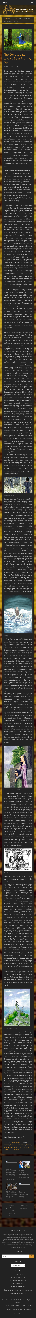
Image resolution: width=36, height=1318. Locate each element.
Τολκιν (6, 1149)
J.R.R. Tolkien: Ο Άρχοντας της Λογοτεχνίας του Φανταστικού (11, 1174)
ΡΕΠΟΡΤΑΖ (17, 1274)
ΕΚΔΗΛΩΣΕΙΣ (17, 1287)
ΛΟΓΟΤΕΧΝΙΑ (17, 1277)
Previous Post (12, 1210)
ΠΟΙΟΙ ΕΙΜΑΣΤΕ (18, 1310)
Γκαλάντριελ (21, 1145)
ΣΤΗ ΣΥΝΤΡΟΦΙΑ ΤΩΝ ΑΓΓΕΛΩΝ (17, 1290)
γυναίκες (6, 1145)
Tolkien (26, 1147)
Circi (18, 66)
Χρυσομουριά (14, 1147)
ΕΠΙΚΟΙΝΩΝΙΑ (28, 1310)
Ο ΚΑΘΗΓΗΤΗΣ (26, 1306)
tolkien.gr (6, 2)
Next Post (24, 1206)
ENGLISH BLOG (17, 1293)
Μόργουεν (13, 1145)
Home (6, 19)
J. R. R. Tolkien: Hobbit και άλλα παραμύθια (11, 1194)
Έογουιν (28, 1145)
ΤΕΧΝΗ (17, 1284)
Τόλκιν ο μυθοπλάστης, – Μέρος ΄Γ (24, 1194)
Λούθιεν (6, 1147)
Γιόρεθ (21, 1147)
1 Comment (15, 1149)
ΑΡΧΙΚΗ (7, 1306)
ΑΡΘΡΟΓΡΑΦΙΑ (14, 19)
